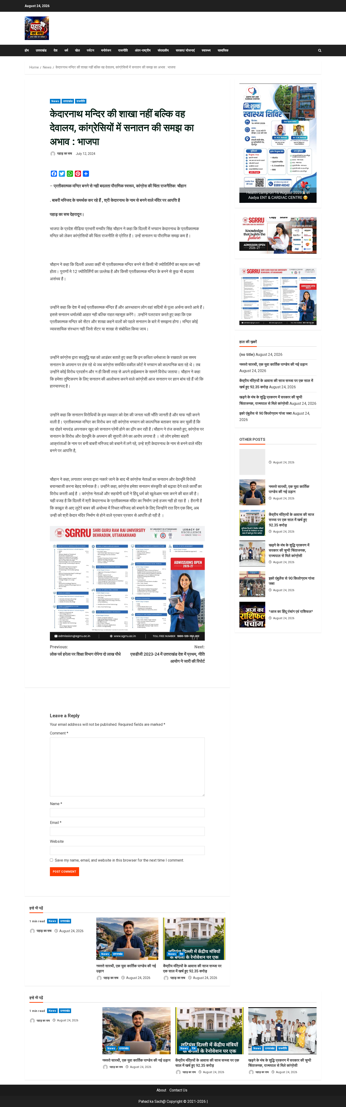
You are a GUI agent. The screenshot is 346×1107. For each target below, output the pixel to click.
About (161, 1090)
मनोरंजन (106, 50)
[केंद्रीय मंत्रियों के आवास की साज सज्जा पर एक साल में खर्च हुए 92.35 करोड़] (194, 939)
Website (57, 841)
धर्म (66, 50)
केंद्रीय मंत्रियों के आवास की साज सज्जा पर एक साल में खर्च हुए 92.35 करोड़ (252, 523)
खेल (77, 50)
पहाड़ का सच (64, 154)
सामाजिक (223, 50)
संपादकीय (163, 50)
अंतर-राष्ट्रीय (143, 50)
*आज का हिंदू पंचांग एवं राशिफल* (252, 615)
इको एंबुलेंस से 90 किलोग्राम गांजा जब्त (265, 413)
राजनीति (123, 50)
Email (55, 822)
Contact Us (178, 1090)
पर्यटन (90, 50)
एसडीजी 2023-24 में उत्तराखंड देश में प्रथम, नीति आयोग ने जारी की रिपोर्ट (167, 654)
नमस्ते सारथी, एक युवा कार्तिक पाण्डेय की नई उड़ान (273, 364)
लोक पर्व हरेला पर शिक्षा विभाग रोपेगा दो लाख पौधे (85, 650)
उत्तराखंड (41, 50)
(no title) (247, 354)
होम (27, 50)
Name (56, 804)
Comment (59, 733)
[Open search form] (319, 50)
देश (55, 50)
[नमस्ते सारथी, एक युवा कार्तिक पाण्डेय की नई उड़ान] (127, 939)
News (55, 101)
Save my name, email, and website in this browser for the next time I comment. (119, 860)
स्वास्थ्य (206, 50)
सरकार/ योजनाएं (185, 50)
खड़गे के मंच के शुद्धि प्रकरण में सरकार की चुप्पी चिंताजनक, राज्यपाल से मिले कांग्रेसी (252, 553)
